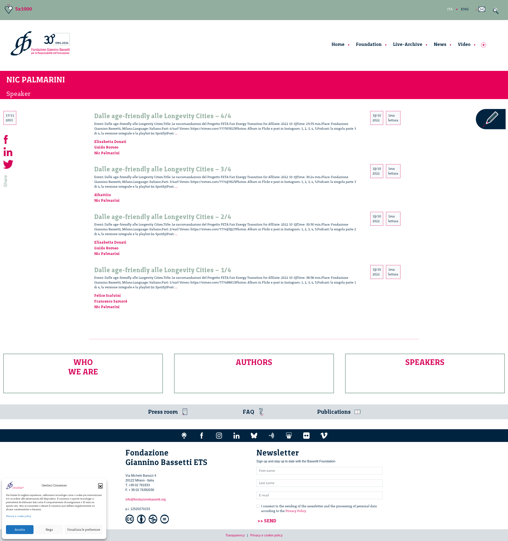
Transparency (235, 535)
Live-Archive (407, 44)
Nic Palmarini (107, 153)
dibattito (102, 195)
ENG (465, 9)
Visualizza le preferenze (83, 529)
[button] (100, 485)
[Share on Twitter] (8, 164)
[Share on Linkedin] (8, 151)
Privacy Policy (296, 511)
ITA (450, 9)
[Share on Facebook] (8, 139)
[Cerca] (495, 11)
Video (464, 44)
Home (338, 44)
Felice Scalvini (107, 295)
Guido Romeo (106, 147)
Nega (49, 529)
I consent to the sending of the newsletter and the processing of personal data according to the (319, 508)
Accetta (20, 529)
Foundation (369, 44)
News (440, 44)
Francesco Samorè (110, 301)
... (176, 133)
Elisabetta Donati (110, 141)
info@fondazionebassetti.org (145, 499)
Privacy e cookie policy (18, 516)
